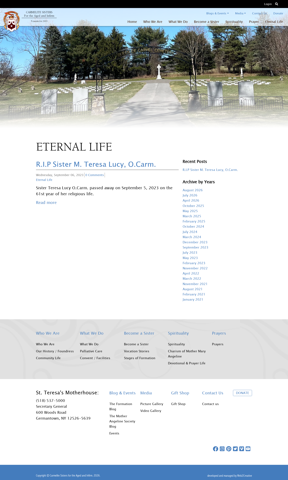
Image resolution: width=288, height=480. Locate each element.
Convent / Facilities (95, 358)
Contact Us (259, 13)
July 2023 (190, 252)
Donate (278, 13)
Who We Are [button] (152, 22)
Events (114, 433)
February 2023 (194, 263)
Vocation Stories (136, 351)
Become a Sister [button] (206, 22)
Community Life (48, 358)
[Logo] (11, 21)
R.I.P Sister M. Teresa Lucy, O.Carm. (96, 164)
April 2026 (191, 200)
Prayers (218, 344)
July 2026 (190, 195)
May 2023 (190, 258)
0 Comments (94, 175)
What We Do (89, 344)
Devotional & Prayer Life (187, 363)
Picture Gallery (151, 404)
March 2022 (192, 278)
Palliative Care (91, 351)
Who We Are (45, 344)
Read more (46, 202)
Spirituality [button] (234, 22)
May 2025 (190, 211)
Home (132, 22)
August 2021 (193, 289)
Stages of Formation (139, 358)
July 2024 (190, 232)
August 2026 (193, 190)
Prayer (254, 22)
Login (268, 4)
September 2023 (195, 247)
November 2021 (195, 284)
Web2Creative (244, 475)
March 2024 (192, 237)
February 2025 (194, 221)
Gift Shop (178, 404)
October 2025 (193, 206)
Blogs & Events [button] (216, 13)
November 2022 (195, 268)
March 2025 (192, 216)
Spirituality (176, 344)
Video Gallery (150, 411)
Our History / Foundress (55, 351)
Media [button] (239, 13)
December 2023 (195, 242)
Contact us (210, 404)
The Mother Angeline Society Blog (122, 421)
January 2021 (193, 299)
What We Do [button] (178, 22)
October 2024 (193, 226)
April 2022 (191, 273)
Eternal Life (274, 22)
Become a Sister (136, 344)
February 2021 (194, 294)
